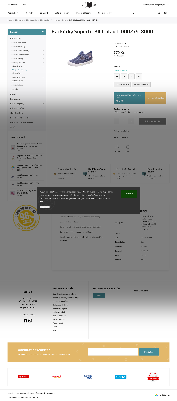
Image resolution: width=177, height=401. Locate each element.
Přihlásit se (148, 352)
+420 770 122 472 (27, 314)
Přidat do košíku (152, 121)
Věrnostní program (60, 308)
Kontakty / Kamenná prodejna (154, 5)
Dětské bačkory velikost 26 (148, 222)
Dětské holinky (17, 85)
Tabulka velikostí (122, 84)
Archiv (99, 295)
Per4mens (35, 397)
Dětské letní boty (18, 46)
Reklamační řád (59, 319)
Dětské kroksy (17, 81)
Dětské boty (15, 38)
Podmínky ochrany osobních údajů (66, 297)
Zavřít (158, 155)
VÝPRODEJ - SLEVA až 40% (21, 122)
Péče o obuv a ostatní (19, 117)
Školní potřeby (16, 113)
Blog (54, 330)
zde (41, 202)
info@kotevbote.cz (28, 307)
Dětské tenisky (17, 58)
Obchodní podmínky (60, 301)
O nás (55, 326)
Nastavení (45, 207)
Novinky (13, 94)
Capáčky (15, 89)
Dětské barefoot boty (20, 54)
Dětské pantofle (18, 77)
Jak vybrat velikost (141, 84)
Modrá (143, 255)
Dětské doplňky (17, 103)
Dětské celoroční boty (20, 50)
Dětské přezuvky (18, 62)
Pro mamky (15, 99)
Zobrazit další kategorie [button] (146, 228)
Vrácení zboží (58, 323)
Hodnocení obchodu (60, 305)
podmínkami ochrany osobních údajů (56, 354)
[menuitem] (15, 13)
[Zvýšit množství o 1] (131, 121)
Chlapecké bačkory (19, 70)
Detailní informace (121, 137)
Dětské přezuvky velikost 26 (147, 220)
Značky (13, 127)
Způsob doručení (59, 316)
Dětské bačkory (18, 66)
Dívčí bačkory (17, 73)
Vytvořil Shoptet (164, 395)
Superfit (144, 246)
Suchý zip (144, 251)
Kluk (142, 242)
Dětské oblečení (17, 108)
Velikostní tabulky (59, 312)
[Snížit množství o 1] (116, 121)
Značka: (120, 43)
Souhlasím (129, 193)
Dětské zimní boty (19, 42)
